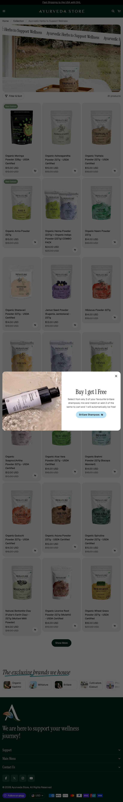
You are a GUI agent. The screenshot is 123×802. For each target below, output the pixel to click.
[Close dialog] (116, 376)
